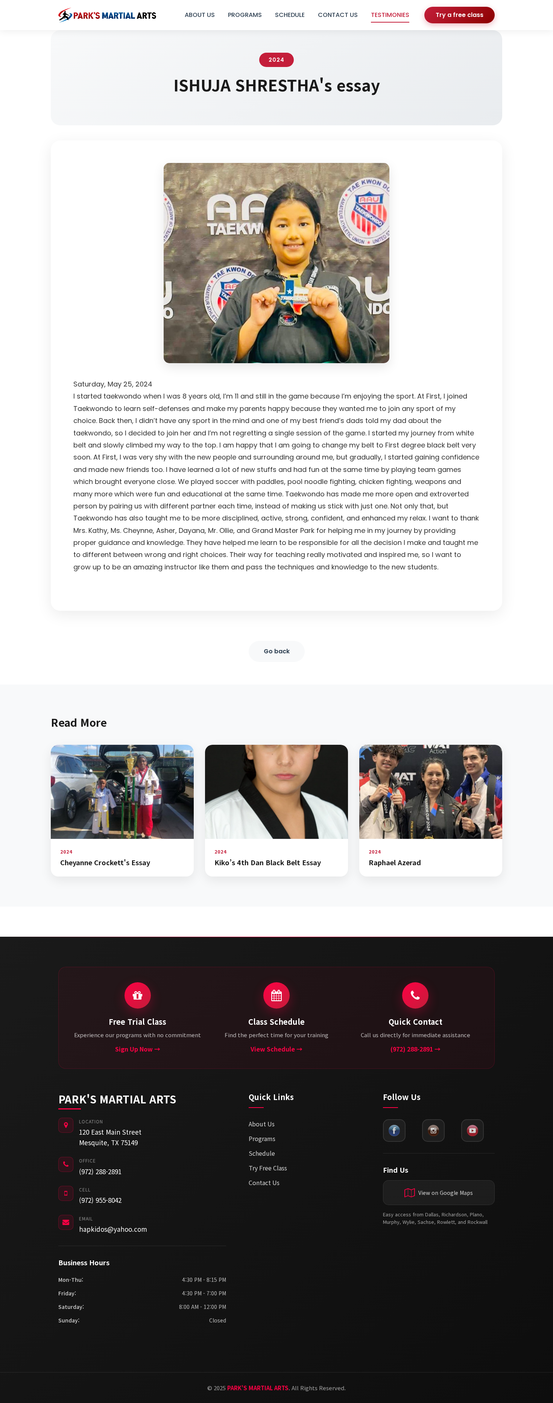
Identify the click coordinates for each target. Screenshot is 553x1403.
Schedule (262, 1153)
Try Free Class (268, 1167)
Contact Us (264, 1182)
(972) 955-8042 (100, 1200)
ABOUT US (200, 15)
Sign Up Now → (137, 1048)
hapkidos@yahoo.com (113, 1229)
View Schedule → (276, 1048)
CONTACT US (338, 15)
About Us (262, 1123)
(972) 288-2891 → (415, 1048)
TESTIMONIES (390, 15)
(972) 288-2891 (100, 1171)
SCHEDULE (290, 15)
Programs (262, 1138)
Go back (277, 651)
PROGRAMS (245, 15)
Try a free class (459, 15)
